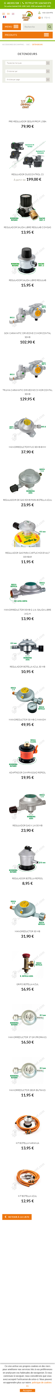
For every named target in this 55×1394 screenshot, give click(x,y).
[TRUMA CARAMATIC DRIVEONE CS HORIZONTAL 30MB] (27, 370)
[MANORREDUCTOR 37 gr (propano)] (27, 1017)
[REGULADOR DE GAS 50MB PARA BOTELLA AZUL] (27, 480)
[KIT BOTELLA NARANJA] (27, 1123)
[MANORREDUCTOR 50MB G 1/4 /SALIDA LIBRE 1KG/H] (27, 590)
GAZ (28, 44)
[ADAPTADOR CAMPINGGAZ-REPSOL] (27, 753)
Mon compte (47, 13)
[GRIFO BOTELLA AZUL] (27, 964)
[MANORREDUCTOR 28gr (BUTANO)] (27, 1070)
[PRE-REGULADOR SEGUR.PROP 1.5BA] (27, 102)
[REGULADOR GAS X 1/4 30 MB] (27, 806)
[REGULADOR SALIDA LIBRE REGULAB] (27, 260)
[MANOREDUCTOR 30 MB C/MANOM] (27, 700)
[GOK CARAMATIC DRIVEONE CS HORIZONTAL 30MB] (27, 313)
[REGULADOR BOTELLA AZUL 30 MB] (27, 647)
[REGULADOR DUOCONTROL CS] (27, 155)
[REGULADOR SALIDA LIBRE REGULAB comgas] (27, 208)
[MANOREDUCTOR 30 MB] (27, 912)
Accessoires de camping (13, 44)
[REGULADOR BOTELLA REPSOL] (27, 859)
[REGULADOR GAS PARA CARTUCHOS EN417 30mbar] (27, 533)
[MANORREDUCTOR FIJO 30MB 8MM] (27, 427)
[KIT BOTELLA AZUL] (27, 1176)
